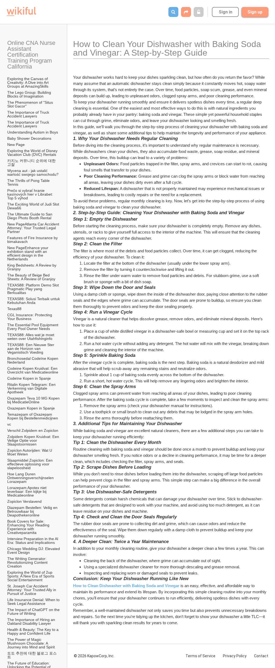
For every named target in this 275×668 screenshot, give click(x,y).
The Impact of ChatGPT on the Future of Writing (33, 612)
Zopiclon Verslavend (24, 501)
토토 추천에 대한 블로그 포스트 (32, 655)
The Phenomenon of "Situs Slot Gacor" (30, 104)
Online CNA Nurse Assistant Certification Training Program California (32, 54)
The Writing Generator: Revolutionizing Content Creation (28, 562)
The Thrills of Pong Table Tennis (29, 182)
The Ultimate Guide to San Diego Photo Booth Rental (30, 216)
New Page (16, 144)
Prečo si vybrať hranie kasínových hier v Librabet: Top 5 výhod (30, 194)
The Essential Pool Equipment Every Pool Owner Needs (33, 327)
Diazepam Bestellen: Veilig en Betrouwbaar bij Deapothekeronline (33, 511)
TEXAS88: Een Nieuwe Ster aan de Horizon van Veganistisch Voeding (31, 348)
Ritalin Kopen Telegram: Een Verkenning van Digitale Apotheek (32, 388)
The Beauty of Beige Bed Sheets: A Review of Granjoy (31, 277)
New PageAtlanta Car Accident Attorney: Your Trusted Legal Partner (33, 228)
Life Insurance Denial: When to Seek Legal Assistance (33, 602)
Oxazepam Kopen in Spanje (31, 408)
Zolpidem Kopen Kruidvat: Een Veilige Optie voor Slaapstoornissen (33, 440)
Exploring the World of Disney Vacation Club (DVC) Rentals (33, 153)
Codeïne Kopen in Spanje (29, 378)
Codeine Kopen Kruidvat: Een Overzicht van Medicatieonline (33, 370)
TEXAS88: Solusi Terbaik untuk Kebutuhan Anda (33, 301)
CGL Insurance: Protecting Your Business (30, 317)
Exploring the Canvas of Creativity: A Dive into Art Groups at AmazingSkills (28, 82)
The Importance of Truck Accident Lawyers (28, 114)
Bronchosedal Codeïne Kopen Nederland (33, 360)
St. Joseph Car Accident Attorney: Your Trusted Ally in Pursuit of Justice (32, 590)
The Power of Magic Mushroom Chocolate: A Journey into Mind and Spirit (31, 643)
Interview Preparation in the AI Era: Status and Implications (33, 541)
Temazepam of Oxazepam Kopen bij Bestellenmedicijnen (32, 416)
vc (9, 424)
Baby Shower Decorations (29, 138)
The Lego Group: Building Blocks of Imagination (29, 94)
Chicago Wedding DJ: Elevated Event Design (33, 551)
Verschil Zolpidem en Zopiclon (32, 430)
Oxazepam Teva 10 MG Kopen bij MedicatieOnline (33, 400)
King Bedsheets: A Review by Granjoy (32, 267)
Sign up (254, 12)
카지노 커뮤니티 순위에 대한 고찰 (32, 163)
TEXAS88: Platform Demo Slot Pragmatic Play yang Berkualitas (33, 289)
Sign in (225, 12)
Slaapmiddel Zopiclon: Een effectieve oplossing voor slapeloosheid (30, 464)
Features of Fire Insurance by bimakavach (33, 240)
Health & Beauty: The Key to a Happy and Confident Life (33, 631)
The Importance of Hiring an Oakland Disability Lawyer (31, 621)
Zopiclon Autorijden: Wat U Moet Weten (30, 452)
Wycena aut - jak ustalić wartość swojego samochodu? (33, 172)
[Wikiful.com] (21, 11)
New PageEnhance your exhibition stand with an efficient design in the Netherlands (28, 253)
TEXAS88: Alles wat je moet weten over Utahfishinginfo (31, 337)
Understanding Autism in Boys (32, 132)
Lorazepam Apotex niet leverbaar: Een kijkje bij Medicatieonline (27, 491)
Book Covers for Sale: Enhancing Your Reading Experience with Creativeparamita (28, 527)
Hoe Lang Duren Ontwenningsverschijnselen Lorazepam (31, 478)
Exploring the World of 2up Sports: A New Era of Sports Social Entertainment (31, 576)
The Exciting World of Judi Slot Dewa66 (33, 206)
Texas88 (14, 309)
